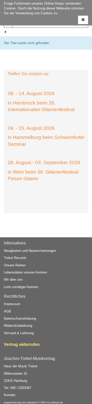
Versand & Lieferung (19, 333)
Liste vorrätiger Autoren (21, 287)
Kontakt (9, 395)
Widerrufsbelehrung (18, 326)
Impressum (12, 304)
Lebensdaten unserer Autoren (25, 272)
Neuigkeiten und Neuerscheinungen (30, 251)
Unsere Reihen (15, 265)
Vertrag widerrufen (22, 344)
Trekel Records (15, 258)
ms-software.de (54, 402)
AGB (7, 311)
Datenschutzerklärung (20, 318)
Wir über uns (13, 279)
